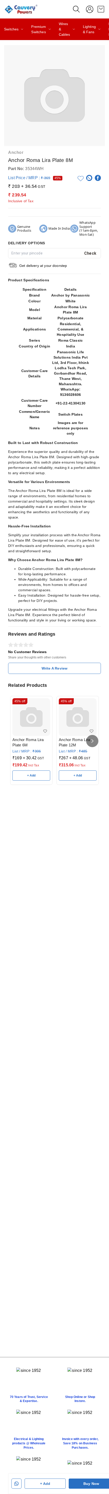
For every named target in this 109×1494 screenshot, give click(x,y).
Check (90, 253)
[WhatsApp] (89, 178)
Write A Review (54, 668)
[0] (101, 9)
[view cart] (101, 9)
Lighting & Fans (89, 29)
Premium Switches (38, 29)
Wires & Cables (64, 29)
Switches (11, 29)
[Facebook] (98, 178)
